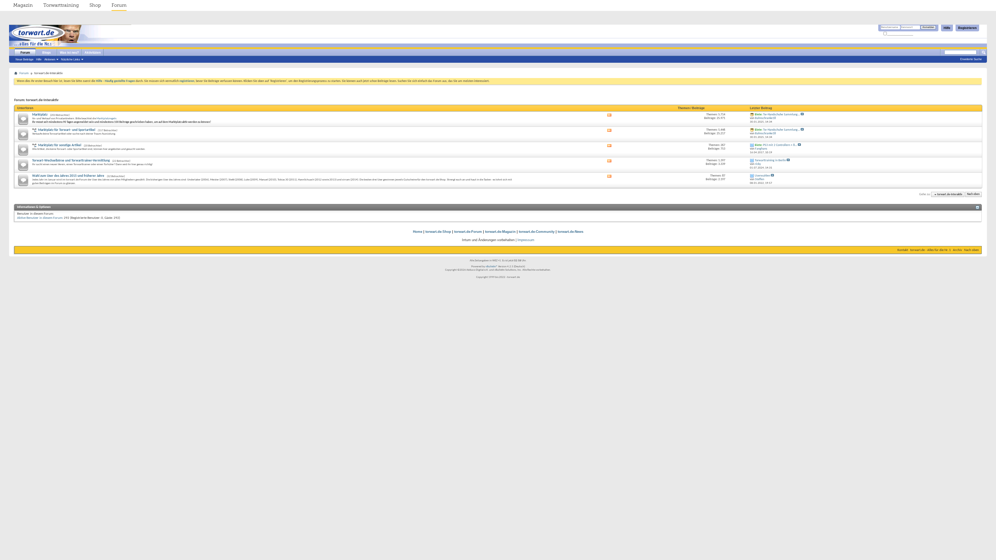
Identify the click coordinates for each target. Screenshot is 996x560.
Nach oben (973, 194)
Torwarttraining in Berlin (770, 160)
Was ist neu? (69, 52)
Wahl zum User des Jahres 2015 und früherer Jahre (68, 176)
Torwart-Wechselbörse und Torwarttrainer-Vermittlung (71, 160)
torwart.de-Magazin (500, 232)
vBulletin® (491, 266)
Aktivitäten (93, 52)
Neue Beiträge (24, 59)
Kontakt (902, 250)
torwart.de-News (570, 232)
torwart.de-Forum (468, 232)
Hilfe (947, 28)
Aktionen (49, 59)
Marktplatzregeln (106, 118)
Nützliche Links (70, 59)
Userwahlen (762, 175)
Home (417, 232)
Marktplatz (39, 114)
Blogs (46, 52)
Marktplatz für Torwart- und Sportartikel (66, 130)
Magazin (23, 5)
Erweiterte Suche (971, 59)
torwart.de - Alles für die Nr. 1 (930, 250)
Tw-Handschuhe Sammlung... (781, 114)
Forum (119, 5)
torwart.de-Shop (438, 232)
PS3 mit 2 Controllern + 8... (780, 145)
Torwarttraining (61, 5)
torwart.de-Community (537, 232)
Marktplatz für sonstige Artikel (59, 145)
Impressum (525, 240)
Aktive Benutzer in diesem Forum (39, 218)
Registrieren (967, 28)
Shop (95, 5)
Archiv (957, 250)
